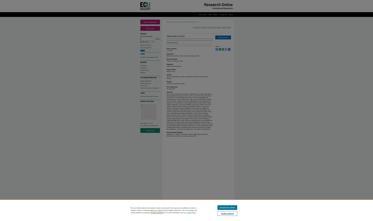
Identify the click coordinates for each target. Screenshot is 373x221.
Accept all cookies (227, 208)
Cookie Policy (191, 213)
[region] (186, 210)
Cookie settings (156, 213)
